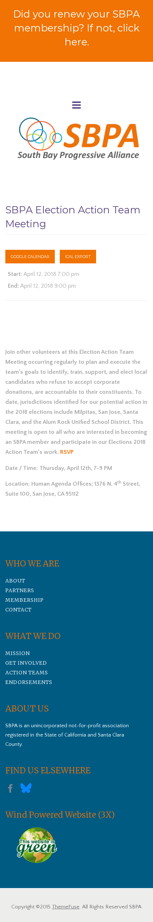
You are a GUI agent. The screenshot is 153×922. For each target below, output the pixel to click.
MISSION (17, 653)
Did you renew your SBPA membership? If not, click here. (76, 28)
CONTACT (18, 609)
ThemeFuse (65, 907)
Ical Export (78, 256)
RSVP (67, 452)
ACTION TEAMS (26, 672)
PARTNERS (19, 590)
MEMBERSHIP (24, 600)
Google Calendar (30, 256)
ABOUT (15, 581)
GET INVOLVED (26, 663)
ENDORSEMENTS (28, 682)
